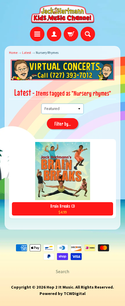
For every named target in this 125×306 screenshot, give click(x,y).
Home (13, 53)
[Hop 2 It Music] (62, 14)
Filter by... (62, 124)
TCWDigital (74, 293)
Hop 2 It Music (60, 287)
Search (62, 271)
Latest (26, 53)
